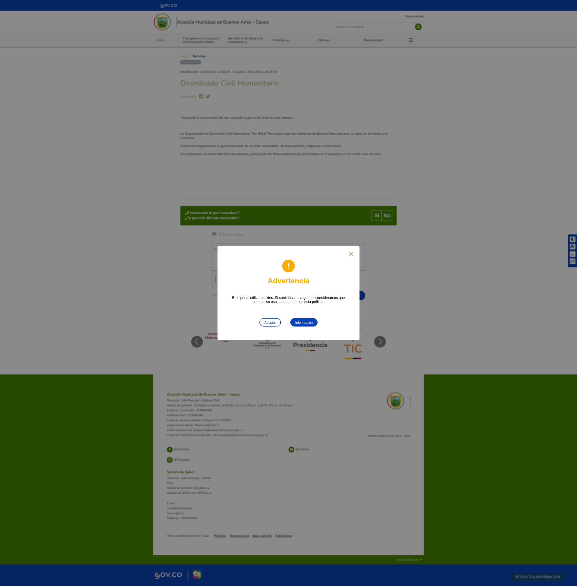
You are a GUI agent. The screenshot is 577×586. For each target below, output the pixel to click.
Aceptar (270, 322)
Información (304, 322)
